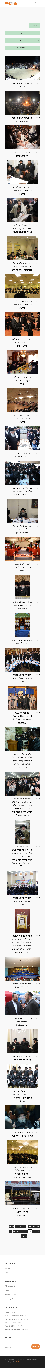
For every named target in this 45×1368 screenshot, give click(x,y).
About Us (9, 1268)
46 (38, 1226)
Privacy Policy (10, 1299)
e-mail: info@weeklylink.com (16, 1329)
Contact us (9, 1272)
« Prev (11, 1226)
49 (18, 1231)
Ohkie (17, 1362)
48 (14, 1231)
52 (30, 1231)
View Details (23, 66)
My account (10, 1286)
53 (34, 1231)
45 (34, 1226)
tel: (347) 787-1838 (13, 1323)
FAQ (7, 1290)
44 (30, 1226)
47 (10, 1231)
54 (38, 1231)
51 (26, 1231)
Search (34, 25)
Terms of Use (10, 1295)
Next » (24, 1236)
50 (22, 1231)
